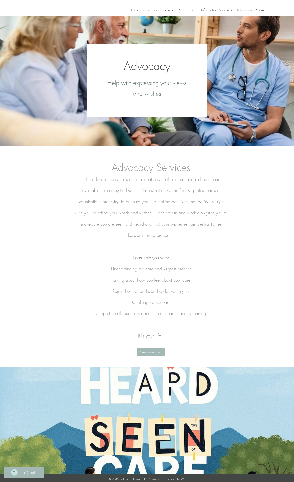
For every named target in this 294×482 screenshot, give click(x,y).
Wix (183, 479)
